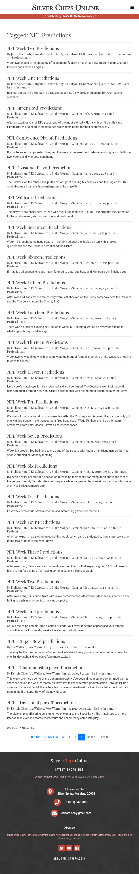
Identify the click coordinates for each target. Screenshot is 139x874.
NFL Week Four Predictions (33, 522)
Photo (71, 769)
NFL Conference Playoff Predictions (42, 138)
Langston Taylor (44, 54)
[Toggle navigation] (132, 7)
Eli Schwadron (88, 54)
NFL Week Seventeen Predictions (39, 227)
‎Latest (60, 769)
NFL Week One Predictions (33, 78)
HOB (81, 769)
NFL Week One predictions (33, 611)
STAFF (72, 858)
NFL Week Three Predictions (34, 552)
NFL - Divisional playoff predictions (42, 702)
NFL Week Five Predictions (33, 496)
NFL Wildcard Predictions (32, 197)
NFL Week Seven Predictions (35, 436)
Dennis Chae (19, 673)
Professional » (21, 57)
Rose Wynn (35, 647)
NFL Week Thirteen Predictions (37, 342)
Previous (52, 737)
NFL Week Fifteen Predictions (36, 282)
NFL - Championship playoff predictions (46, 667)
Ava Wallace (18, 647)
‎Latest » (124, 471)
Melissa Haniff (20, 114)
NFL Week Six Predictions (32, 466)
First (36, 737)
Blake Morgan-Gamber (67, 114)
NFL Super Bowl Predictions (34, 108)
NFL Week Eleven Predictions (35, 372)
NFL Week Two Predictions (33, 48)
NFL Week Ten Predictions (32, 402)
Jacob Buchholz (21, 54)
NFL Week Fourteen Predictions (38, 312)
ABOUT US (60, 858)
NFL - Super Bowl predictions (36, 641)
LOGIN (81, 858)
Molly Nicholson (67, 54)
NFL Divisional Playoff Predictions (40, 167)
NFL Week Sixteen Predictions (36, 257)
